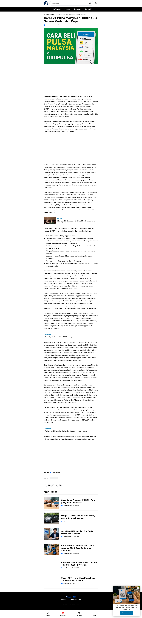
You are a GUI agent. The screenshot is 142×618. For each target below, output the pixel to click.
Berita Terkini (55, 9)
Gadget (67, 9)
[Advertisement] (71, 80)
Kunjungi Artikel (126, 613)
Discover (54, 478)
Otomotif (88, 9)
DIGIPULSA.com (87, 437)
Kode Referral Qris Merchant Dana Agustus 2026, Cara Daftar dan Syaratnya (77, 548)
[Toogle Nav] (95, 3)
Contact (70, 599)
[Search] (90, 3)
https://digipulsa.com (67, 236)
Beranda (46, 14)
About (63, 599)
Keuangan (77, 9)
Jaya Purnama (49, 25)
